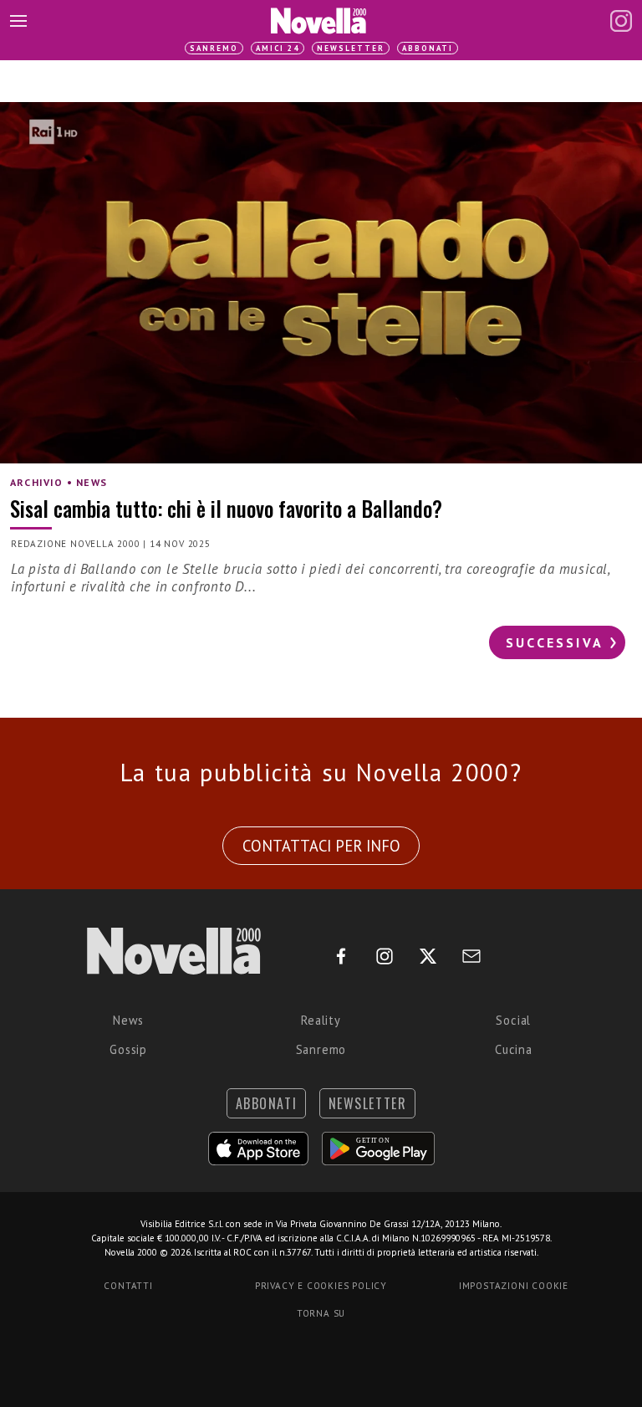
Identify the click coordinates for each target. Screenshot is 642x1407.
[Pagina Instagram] (621, 21)
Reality (321, 1020)
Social (513, 1020)
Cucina (513, 1049)
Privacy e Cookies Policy (321, 1286)
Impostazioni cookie (513, 1286)
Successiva (555, 642)
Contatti (128, 1286)
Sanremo (214, 48)
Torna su (321, 1313)
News (128, 1020)
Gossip (128, 1049)
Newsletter (351, 48)
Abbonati (427, 48)
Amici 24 (277, 48)
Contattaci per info (321, 846)
